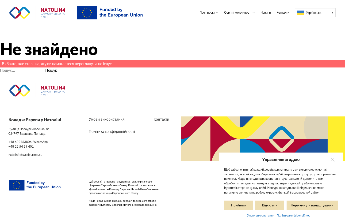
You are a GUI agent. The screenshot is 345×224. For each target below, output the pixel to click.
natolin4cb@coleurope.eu (25, 155)
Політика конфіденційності (294, 215)
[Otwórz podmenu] (216, 12)
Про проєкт (207, 12)
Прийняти (238, 205)
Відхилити (269, 205)
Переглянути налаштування (312, 205)
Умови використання (260, 215)
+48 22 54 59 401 (21, 146)
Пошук (51, 70)
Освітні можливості (237, 12)
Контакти (282, 12)
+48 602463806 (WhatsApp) (28, 142)
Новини (266, 12)
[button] (332, 160)
